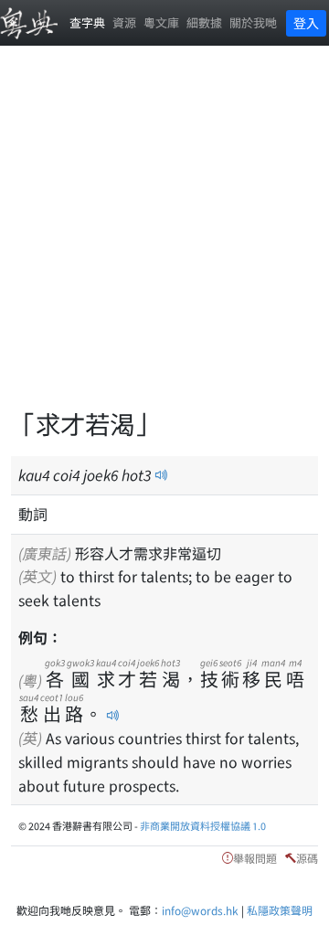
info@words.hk (200, 910)
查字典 (87, 22)
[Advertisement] (164, 237)
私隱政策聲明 (280, 910)
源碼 (307, 858)
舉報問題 (255, 858)
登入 (306, 23)
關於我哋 (253, 22)
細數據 (204, 22)
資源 (124, 22)
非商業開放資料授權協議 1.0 (203, 825)
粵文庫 (161, 22)
